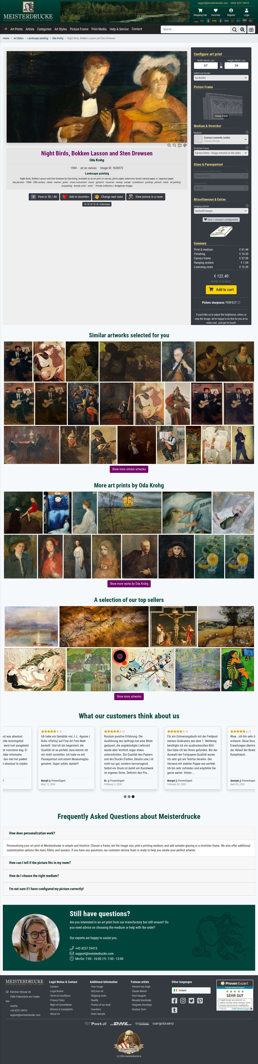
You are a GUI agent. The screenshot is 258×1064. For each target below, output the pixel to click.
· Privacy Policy (57, 1000)
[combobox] (221, 78)
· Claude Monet (139, 991)
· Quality (94, 1000)
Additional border (202, 73)
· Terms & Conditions (59, 995)
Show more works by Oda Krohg (129, 583)
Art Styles (60, 29)
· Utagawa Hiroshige (141, 1004)
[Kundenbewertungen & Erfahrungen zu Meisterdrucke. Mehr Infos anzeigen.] (234, 995)
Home (6, 38)
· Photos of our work (100, 1004)
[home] (6, 29)
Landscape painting (38, 38)
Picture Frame (79, 29)
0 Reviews (104, 204)
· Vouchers (95, 1009)
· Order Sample (97, 1014)
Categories (44, 29)
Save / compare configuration (222, 219)
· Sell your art (96, 991)
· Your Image (96, 986)
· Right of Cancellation (60, 1004)
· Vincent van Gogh (140, 986)
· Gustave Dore (138, 1009)
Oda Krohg (57, 38)
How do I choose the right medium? (34, 876)
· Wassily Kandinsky (141, 1000)
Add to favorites (78, 197)
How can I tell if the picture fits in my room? (40, 863)
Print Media (99, 29)
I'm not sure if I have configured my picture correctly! (46, 889)
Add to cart (223, 289)
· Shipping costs (98, 995)
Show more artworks (129, 696)
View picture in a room (148, 197)
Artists (30, 29)
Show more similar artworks (129, 469)
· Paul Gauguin (138, 995)
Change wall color (111, 197)
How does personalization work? (32, 833)
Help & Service (119, 29)
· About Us (54, 1014)
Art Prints (16, 29)
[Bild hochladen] (251, 29)
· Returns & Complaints (61, 1009)
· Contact (53, 986)
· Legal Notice (56, 991)
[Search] (235, 29)
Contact (137, 29)
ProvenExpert (22, 780)
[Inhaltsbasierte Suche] (242, 29)
